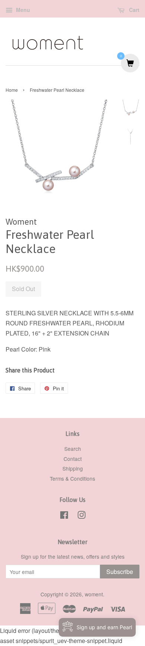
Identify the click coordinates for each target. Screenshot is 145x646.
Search (72, 448)
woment (94, 594)
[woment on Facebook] (64, 516)
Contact (73, 458)
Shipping (72, 468)
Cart (133, 9)
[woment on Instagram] (81, 516)
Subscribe (119, 571)
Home (12, 90)
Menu (22, 9)
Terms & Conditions (72, 478)
